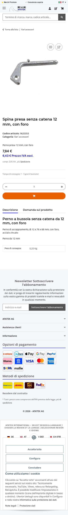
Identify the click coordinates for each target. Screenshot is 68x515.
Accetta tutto (35, 449)
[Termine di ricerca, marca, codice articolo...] (61, 17)
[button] (50, 8)
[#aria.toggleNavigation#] (4, 7)
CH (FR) (57, 436)
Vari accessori (21, 136)
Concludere (34, 467)
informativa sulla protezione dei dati (38, 499)
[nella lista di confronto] (50, 47)
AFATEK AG (38, 411)
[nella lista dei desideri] (58, 47)
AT (25, 436)
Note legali (10, 505)
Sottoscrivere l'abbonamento (47, 307)
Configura (34, 458)
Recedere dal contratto (15, 393)
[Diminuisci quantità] (6, 186)
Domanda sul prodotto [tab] (38, 209)
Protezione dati (27, 505)
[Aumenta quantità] (61, 186)
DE (12, 436)
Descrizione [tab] (10, 209)
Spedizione (25, 162)
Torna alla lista (11, 29)
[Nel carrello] (5, 39)
